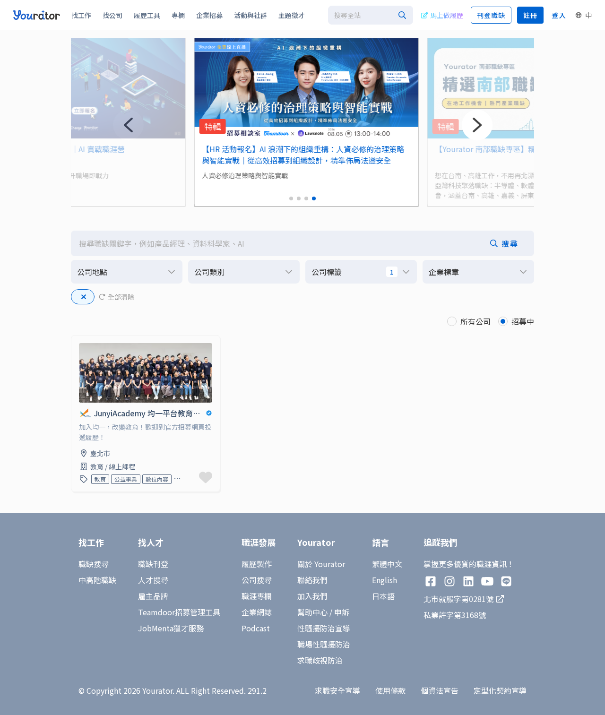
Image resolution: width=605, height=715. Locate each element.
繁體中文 (387, 563)
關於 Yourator (321, 563)
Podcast (256, 628)
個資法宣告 (439, 690)
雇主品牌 (153, 596)
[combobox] (370, 15)
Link (78, 341)
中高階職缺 (97, 580)
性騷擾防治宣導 (323, 628)
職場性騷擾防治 (323, 644)
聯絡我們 (312, 580)
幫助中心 (312, 612)
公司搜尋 (257, 580)
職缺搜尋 (93, 563)
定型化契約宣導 (500, 690)
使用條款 (390, 690)
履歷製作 (257, 563)
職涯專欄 (257, 596)
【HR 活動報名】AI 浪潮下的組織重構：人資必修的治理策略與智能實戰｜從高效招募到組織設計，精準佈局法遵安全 (299, 154)
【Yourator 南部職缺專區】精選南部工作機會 (508, 149)
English (384, 580)
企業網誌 (257, 612)
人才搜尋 (153, 580)
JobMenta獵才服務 (171, 628)
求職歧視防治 (320, 660)
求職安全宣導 (337, 690)
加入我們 (312, 596)
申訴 (341, 612)
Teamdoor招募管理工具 (179, 612)
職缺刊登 (153, 563)
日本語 (383, 596)
